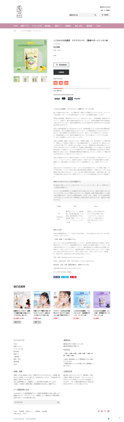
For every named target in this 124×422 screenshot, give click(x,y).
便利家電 (89, 26)
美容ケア (58, 26)
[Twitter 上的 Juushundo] (99, 411)
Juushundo (21, 419)
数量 (54, 55)
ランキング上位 (37, 26)
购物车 (106, 15)
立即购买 (61, 72)
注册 (58, 402)
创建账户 (108, 10)
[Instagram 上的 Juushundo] (105, 411)
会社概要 (44, 411)
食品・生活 (78, 26)
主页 (15, 30)
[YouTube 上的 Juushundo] (108, 411)
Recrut (24, 413)
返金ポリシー (30, 411)
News (99, 26)
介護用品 (68, 26)
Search (15, 411)
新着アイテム (25, 26)
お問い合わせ (17, 413)
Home (16, 26)
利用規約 (21, 411)
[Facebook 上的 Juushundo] (102, 411)
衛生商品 (48, 26)
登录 (102, 10)
